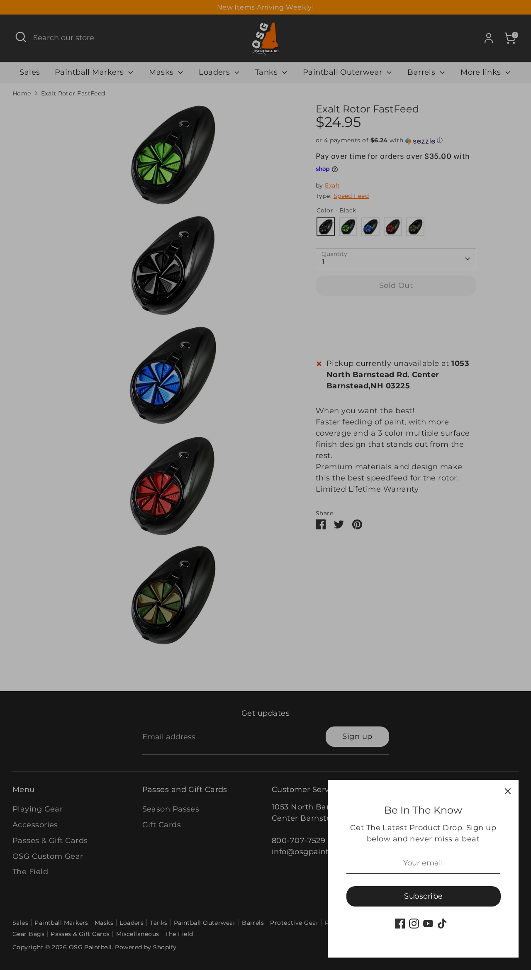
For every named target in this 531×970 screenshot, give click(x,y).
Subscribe (423, 896)
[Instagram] (414, 924)
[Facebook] (400, 924)
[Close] (508, 791)
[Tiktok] (442, 924)
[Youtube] (428, 924)
